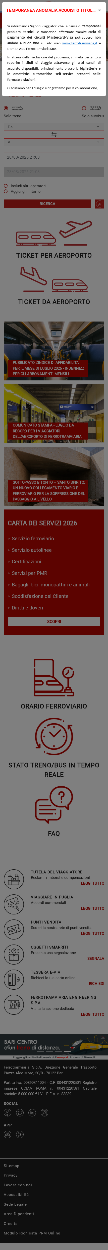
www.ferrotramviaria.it (79, 43)
